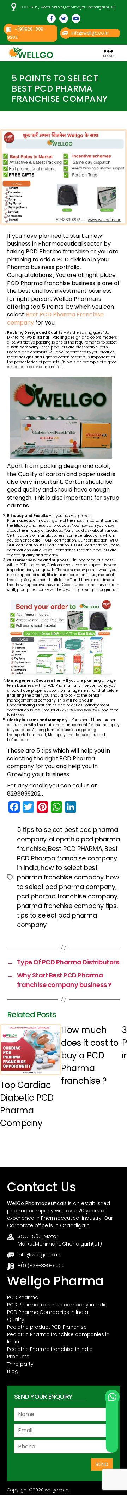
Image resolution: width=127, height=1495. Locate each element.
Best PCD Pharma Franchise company (55, 318)
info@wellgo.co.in (89, 33)
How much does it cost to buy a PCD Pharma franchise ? (90, 1055)
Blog (12, 1371)
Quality (15, 1319)
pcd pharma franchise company (67, 896)
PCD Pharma (22, 1297)
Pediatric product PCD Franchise (46, 1326)
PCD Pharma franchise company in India (57, 1304)
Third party (20, 1363)
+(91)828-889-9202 (41, 1265)
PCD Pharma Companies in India (47, 1312)
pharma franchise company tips (67, 905)
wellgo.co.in (56, 1490)
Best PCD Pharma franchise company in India (67, 858)
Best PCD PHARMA (75, 848)
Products (18, 1356)
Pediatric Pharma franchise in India (50, 1349)
